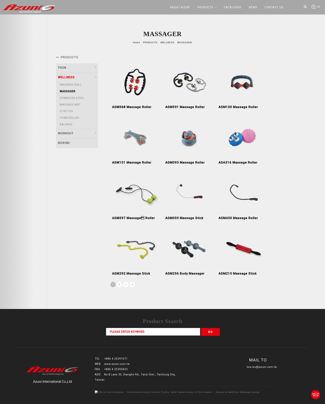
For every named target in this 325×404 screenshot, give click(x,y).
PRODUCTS (205, 7)
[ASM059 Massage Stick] (189, 192)
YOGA (62, 67)
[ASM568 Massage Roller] (136, 81)
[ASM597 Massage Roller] (136, 192)
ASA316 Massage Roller (238, 162)
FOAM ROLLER (69, 117)
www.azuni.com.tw (117, 363)
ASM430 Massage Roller (238, 218)
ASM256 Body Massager (185, 273)
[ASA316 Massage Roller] (242, 137)
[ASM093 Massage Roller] (189, 137)
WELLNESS (167, 42)
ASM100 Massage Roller (238, 107)
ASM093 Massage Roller (185, 162)
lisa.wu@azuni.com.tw (262, 366)
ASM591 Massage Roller (185, 107)
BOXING (64, 143)
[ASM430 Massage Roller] (242, 192)
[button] (305, 7)
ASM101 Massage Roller (132, 162)
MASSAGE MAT (70, 104)
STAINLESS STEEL (72, 98)
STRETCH (66, 111)
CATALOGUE (232, 7)
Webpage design (250, 392)
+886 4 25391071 (116, 358)
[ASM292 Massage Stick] (136, 248)
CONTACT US (274, 7)
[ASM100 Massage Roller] (242, 81)
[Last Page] (132, 284)
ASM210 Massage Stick (238, 273)
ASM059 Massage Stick (184, 218)
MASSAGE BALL (70, 84)
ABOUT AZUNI (180, 7)
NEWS (253, 7)
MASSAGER (184, 42)
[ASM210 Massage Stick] (242, 248)
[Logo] (29, 8)
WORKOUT (65, 133)
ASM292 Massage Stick (131, 273)
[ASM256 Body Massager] (189, 248)
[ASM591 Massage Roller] (189, 81)
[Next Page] (125, 284)
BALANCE (66, 124)
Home (136, 42)
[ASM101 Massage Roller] (136, 137)
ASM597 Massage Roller (133, 218)
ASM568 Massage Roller (132, 107)
